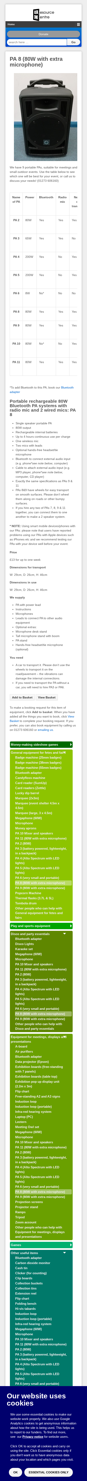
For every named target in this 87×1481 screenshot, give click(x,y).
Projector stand (26, 1207)
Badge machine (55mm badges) (38, 767)
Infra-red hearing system (33, 1111)
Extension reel (25, 1293)
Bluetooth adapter (28, 773)
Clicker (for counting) (31, 1273)
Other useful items (24, 1253)
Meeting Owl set (27, 1127)
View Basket (47, 697)
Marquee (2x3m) (27, 798)
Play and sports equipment (30, 926)
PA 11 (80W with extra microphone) (41, 838)
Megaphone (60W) (28, 818)
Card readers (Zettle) (30, 788)
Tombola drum (26, 903)
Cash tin (21, 1268)
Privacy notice (32, 1436)
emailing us (45, 729)
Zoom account (25, 1222)
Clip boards (23, 1278)
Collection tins (26, 1288)
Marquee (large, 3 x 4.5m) (33, 813)
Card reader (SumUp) (31, 783)
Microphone (24, 823)
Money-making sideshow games (34, 744)
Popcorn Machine (28, 893)
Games (16, 1245)
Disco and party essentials (30, 934)
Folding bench (25, 1303)
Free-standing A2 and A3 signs (37, 1096)
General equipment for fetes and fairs (38, 752)
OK (15, 1472)
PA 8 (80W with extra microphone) (40, 883)
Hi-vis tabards (25, 1308)
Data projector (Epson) (32, 1061)
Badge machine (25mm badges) (38, 757)
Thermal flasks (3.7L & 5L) (34, 898)
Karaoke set (24, 949)
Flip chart (22, 1091)
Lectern (20, 1122)
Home (11, 24)
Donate (43, 34)
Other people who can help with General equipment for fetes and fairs (39, 912)
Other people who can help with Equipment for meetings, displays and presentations (40, 1232)
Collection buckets (29, 1283)
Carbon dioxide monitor (32, 1263)
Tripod (20, 1217)
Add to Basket (22, 697)
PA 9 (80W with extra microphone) (40, 888)
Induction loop (26, 1101)
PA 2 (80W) (23, 843)
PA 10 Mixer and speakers (34, 833)
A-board (21, 1046)
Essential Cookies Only (48, 1472)
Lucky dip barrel (27, 793)
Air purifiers (24, 1051)
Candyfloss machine (30, 778)
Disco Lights (24, 944)
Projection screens (29, 1202)
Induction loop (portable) (33, 1106)
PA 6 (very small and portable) (37, 878)
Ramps (20, 1212)
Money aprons (25, 828)
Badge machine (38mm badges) (38, 762)
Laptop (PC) (24, 1117)
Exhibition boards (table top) (36, 1076)
